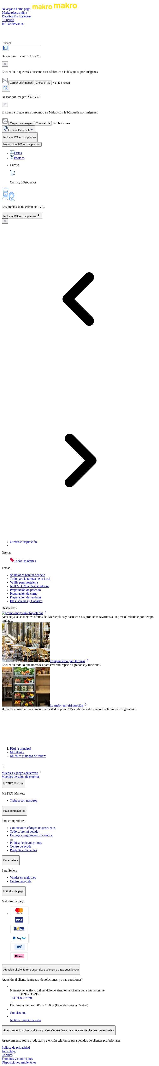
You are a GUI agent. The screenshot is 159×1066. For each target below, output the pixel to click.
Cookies (7, 1055)
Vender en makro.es (23, 877)
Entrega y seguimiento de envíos (31, 835)
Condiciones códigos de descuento (32, 828)
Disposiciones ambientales (19, 1062)
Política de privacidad (16, 1047)
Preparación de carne (23, 593)
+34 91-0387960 (21, 998)
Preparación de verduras (25, 597)
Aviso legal (9, 1051)
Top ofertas (35, 613)
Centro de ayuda (20, 846)
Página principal (20, 748)
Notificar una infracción (25, 1020)
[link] (83, 173)
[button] (79, 765)
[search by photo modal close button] (5, 64)
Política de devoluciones (26, 842)
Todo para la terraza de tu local (30, 578)
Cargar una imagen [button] (21, 82)
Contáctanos (18, 1012)
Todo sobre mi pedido (24, 831)
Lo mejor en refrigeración (66, 705)
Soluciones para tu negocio (27, 575)
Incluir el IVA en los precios (19, 216)
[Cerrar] (5, 221)
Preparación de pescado (25, 590)
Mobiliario (17, 752)
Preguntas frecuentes (23, 850)
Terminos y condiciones (17, 1058)
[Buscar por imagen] (5, 48)
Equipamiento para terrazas (67, 661)
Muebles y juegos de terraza (28, 756)
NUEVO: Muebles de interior (29, 586)
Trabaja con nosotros (23, 800)
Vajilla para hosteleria (24, 582)
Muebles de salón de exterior (20, 776)
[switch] (22, 144)
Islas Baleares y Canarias (26, 601)
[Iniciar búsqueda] (6, 88)
